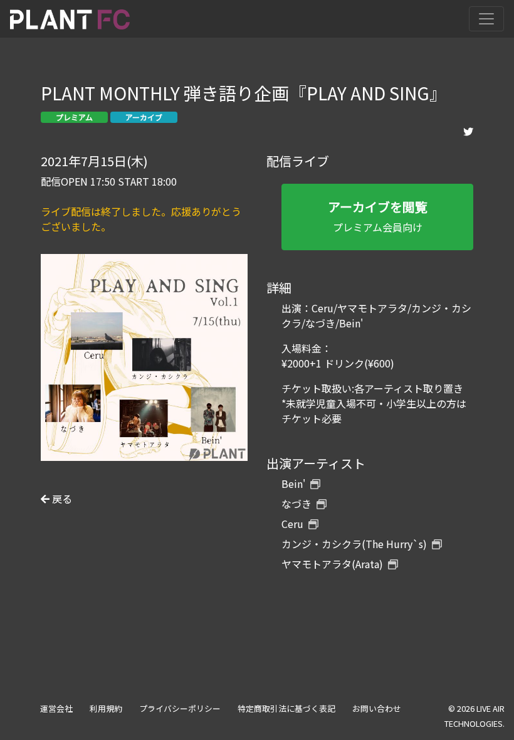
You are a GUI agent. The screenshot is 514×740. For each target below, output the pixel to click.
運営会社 (56, 708)
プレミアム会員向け (377, 216)
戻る (61, 498)
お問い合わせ (376, 708)
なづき (296, 503)
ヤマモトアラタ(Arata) (332, 563)
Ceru (292, 523)
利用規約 (106, 708)
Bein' (293, 483)
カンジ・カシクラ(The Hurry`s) (354, 543)
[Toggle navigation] (486, 18)
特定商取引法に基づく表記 (286, 708)
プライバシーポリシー (180, 708)
